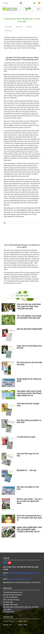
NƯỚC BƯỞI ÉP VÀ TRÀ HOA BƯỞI (29, 380)
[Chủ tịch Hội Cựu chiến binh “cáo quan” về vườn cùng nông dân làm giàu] (8, 307)
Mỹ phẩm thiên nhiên (10, 604)
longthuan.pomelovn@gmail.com (19, 579)
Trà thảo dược (8, 602)
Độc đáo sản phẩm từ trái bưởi (28, 488)
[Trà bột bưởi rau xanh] (8, 442)
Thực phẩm (7, 609)
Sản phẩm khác (8, 612)
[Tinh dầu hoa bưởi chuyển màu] (8, 409)
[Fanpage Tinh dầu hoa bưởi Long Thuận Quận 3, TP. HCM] (5, 563)
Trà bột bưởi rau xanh (26, 437)
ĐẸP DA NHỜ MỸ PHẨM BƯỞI (29, 329)
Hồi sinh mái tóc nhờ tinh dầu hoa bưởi (29, 363)
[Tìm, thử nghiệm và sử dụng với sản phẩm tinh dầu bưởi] (8, 320)
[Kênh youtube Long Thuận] (9, 563)
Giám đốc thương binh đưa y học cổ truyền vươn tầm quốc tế (29, 517)
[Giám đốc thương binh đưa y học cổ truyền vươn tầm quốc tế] (8, 519)
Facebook (9, 27)
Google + (20, 27)
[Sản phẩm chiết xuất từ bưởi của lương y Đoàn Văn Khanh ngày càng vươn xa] (8, 394)
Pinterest (9, 31)
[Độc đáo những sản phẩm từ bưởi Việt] (8, 426)
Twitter (30, 27)
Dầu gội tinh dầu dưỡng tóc (12, 595)
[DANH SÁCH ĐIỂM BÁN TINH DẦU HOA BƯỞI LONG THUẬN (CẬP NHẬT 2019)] (8, 532)
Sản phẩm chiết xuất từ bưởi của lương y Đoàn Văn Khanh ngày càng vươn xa (29, 393)
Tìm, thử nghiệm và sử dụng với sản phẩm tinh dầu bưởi (29, 317)
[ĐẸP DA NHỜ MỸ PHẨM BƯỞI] (8, 334)
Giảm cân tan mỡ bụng (11, 600)
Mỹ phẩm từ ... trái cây (26, 470)
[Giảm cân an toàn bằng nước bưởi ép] (8, 351)
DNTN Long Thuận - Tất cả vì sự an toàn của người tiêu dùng (29, 501)
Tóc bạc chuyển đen (10, 597)
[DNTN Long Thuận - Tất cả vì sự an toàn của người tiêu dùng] (8, 504)
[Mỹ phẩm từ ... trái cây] (8, 476)
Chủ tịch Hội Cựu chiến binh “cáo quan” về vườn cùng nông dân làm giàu (29, 306)
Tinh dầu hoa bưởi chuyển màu (28, 404)
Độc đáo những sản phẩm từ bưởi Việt (29, 421)
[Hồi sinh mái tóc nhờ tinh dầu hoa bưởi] (8, 368)
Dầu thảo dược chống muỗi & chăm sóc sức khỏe (20, 607)
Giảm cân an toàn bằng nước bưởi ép (29, 347)
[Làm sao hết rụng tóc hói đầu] (8, 459)
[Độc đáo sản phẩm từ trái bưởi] (8, 490)
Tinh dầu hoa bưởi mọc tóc (12, 592)
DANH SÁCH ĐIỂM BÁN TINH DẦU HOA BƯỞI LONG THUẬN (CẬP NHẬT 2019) (29, 529)
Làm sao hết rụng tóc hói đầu (28, 454)
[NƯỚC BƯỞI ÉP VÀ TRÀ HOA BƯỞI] (8, 382)
